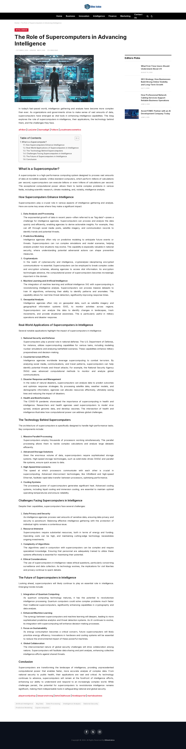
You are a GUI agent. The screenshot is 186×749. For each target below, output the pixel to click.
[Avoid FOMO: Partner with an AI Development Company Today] (132, 114)
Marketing (125, 16)
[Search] (147, 16)
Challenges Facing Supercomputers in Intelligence (49, 153)
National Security (91, 704)
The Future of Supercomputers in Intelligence (46, 156)
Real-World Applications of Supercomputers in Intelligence (52, 148)
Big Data (39, 704)
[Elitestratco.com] (93, 6)
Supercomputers (42, 708)
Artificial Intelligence (24, 704)
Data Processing (53, 704)
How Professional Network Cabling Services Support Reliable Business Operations (155, 98)
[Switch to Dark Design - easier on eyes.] (151, 16)
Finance (113, 16)
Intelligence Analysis (71, 704)
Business (70, 16)
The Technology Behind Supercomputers (44, 151)
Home (59, 16)
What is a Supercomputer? (34, 142)
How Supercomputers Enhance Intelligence (45, 145)
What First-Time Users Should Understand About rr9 (155, 67)
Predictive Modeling (24, 708)
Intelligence (99, 16)
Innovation (84, 16)
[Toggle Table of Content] (76, 138)
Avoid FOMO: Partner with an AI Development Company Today (156, 112)
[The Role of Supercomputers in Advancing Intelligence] (54, 101)
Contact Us (138, 16)
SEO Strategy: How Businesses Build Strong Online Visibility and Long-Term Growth (155, 82)
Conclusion (31, 159)
